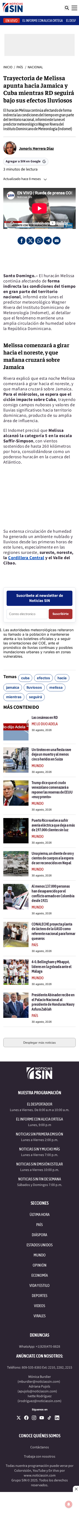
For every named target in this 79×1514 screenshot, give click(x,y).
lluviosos (34, 687)
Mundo (38, 765)
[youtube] (42, 1418)
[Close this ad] (76, 1489)
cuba (25, 678)
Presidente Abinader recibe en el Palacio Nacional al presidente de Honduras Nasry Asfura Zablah (53, 1002)
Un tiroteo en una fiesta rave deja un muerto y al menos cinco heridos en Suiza (51, 754)
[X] (18, 1418)
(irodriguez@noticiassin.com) (39, 1401)
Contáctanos (39, 1447)
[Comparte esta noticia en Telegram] (48, 241)
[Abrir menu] (74, 8)
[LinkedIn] (57, 1418)
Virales (40, 1316)
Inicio (8, 67)
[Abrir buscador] (66, 7)
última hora (40, 1214)
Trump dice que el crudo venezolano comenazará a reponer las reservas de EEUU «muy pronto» (52, 789)
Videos (39, 1305)
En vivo (11, 20)
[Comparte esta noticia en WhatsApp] (39, 241)
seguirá (35, 697)
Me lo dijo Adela (45, 724)
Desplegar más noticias (39, 1042)
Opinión (40, 1265)
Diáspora (39, 1234)
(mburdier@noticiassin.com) (39, 1381)
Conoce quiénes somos (39, 1435)
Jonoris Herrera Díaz (36, 148)
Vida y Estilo (39, 1285)
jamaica (12, 687)
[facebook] (26, 1418)
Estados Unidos (40, 1245)
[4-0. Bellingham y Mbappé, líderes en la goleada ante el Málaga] (16, 972)
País (20, 67)
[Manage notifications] (68, 1504)
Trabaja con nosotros (39, 1456)
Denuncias (39, 1335)
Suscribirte (60, 614)
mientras (14, 697)
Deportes (39, 1295)
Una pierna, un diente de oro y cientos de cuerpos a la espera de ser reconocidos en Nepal (53, 858)
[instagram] (34, 1418)
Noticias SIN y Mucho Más (39, 1149)
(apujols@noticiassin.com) (37, 1391)
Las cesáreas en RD (45, 717)
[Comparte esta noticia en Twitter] (30, 241)
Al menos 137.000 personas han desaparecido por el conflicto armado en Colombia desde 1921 (53, 893)
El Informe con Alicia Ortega (39, 1119)
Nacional (35, 67)
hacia (61, 678)
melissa (56, 687)
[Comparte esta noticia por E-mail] (57, 241)
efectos (43, 678)
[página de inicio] (13, 8)
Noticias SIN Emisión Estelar (39, 1164)
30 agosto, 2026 (42, 730)
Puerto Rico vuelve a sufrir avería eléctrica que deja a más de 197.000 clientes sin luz (53, 825)
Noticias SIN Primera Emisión (39, 1134)
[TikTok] (49, 1418)
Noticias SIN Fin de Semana (39, 1179)
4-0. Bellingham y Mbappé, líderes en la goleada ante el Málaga (52, 966)
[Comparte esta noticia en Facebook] (21, 241)
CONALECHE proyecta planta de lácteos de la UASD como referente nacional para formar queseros (53, 931)
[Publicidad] (39, 259)
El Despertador (39, 1104)
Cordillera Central (26, 558)
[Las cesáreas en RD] (16, 727)
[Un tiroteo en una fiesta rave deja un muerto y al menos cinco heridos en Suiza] (16, 760)
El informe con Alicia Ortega (42, 20)
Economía (39, 1275)
